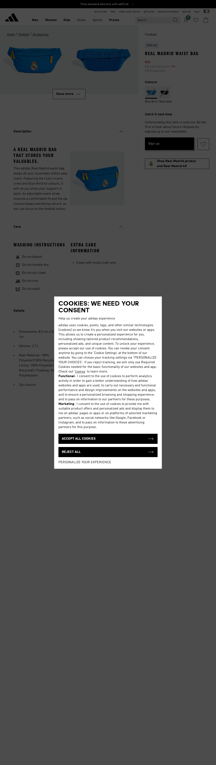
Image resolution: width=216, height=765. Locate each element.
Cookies (80, 371)
